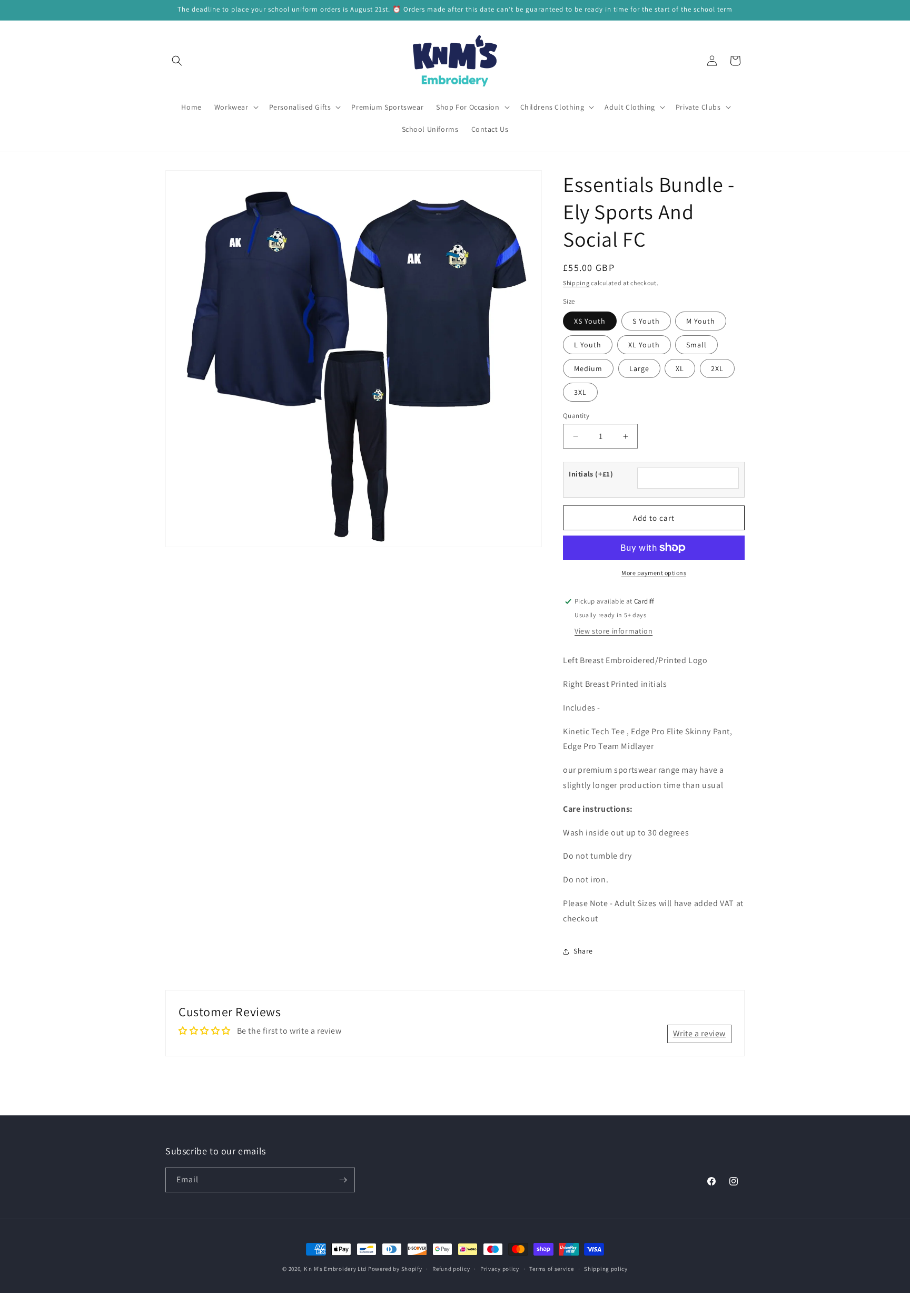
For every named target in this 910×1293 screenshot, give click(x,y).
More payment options (653, 573)
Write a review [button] (699, 1033)
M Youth (700, 321)
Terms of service (551, 1268)
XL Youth (644, 344)
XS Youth (590, 321)
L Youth (587, 344)
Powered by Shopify (395, 1268)
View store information (613, 631)
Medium (588, 368)
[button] (177, 60)
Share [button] (583, 951)
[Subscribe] (342, 1180)
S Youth (646, 321)
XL (680, 368)
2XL (717, 368)
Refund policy (451, 1268)
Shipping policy (606, 1268)
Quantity (576, 415)
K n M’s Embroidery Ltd (335, 1268)
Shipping (576, 283)
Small (696, 344)
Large (639, 368)
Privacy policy (499, 1268)
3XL (580, 392)
